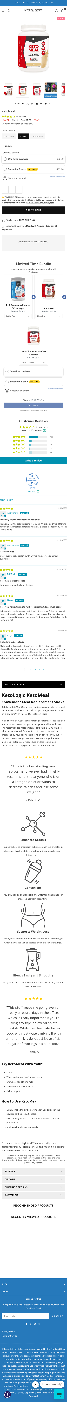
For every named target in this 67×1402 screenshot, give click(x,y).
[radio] (5, 159)
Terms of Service (9, 1336)
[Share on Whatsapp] (46, 103)
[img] (6, 508)
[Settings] (57, 11)
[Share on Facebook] (23, 103)
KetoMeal (49, 308)
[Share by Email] (50, 103)
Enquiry (8, 146)
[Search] (9, 10)
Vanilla (23, 136)
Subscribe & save (22, 169)
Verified (31, 491)
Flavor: (8, 130)
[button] (62, 11)
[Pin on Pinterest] (32, 103)
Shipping (6, 123)
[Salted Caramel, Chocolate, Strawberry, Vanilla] (50, 89)
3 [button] (35, 669)
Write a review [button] (33, 460)
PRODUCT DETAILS (14, 684)
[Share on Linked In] (36, 103)
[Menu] (3, 10)
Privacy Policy (8, 1331)
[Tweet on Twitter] (27, 103)
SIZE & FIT (10, 1179)
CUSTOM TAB (12, 1195)
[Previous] (5, 89)
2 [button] (30, 669)
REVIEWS (10, 1171)
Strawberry (38, 136)
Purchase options (10, 152)
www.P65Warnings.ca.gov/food (40, 203)
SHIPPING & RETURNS (16, 1187)
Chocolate (9, 136)
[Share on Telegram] (41, 103)
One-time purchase (18, 159)
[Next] (61, 89)
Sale (60, 18)
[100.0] (32, 479)
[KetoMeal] (8, 89)
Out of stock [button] (34, 405)
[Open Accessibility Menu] (7, 1394)
